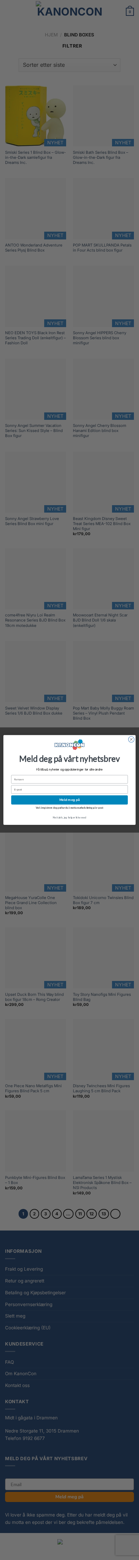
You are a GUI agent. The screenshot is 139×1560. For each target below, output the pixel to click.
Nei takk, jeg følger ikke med (69, 817)
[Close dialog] (131, 739)
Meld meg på (69, 800)
